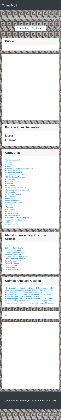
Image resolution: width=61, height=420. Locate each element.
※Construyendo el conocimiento (17, 190)
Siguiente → (38, 28)
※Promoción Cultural (13, 194)
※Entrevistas (10, 179)
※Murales (8, 164)
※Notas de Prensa (12, 201)
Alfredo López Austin (13, 254)
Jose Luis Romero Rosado (15, 252)
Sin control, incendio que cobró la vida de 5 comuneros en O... (29, 288)
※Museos (8, 162)
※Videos (8, 222)
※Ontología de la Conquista (15, 188)
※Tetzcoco (9, 207)
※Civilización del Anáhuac (15, 177)
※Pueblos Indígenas (12, 171)
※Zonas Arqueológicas (13, 160)
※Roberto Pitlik (10, 211)
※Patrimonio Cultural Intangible (17, 218)
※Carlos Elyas (10, 209)
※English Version (11, 196)
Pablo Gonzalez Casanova (15, 259)
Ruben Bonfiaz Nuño (13, 250)
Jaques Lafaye (10, 267)
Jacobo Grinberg (11, 269)
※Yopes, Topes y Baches (14, 220)
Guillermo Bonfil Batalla (14, 248)
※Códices (8, 166)
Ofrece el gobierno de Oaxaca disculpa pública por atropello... (29, 292)
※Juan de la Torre (11, 213)
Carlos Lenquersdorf (13, 261)
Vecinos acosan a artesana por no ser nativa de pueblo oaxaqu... (30, 303)
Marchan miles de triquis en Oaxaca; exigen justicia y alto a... (29, 294)
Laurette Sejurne (11, 246)
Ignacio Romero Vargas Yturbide (17, 257)
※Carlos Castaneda (12, 205)
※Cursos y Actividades (13, 203)
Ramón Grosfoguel (12, 263)
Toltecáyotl (9, 5)
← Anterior (22, 28)
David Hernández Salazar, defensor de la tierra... (24, 296)
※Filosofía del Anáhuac (14, 173)
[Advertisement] (30, 87)
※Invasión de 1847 (12, 224)
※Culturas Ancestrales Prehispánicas (19, 168)
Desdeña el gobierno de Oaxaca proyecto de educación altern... (30, 299)
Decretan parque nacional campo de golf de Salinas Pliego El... (30, 290)
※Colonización (10, 183)
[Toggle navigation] (55, 5)
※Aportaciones (10, 199)
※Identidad (9, 181)
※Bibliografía (10, 192)
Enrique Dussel (11, 265)
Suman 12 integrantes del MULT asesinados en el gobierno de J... (31, 301)
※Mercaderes (10, 186)
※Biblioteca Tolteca (12, 216)
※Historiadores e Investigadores (17, 175)
